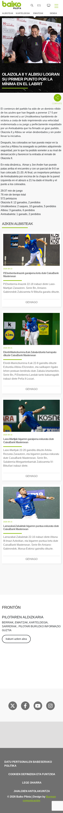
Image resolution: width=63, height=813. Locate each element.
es (38, 5)
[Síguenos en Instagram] (50, 706)
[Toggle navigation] (56, 5)
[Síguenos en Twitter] (12, 706)
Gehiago (31, 302)
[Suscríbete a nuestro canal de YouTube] (38, 706)
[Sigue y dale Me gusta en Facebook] (25, 706)
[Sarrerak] (47, 5)
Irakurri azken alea (16, 639)
